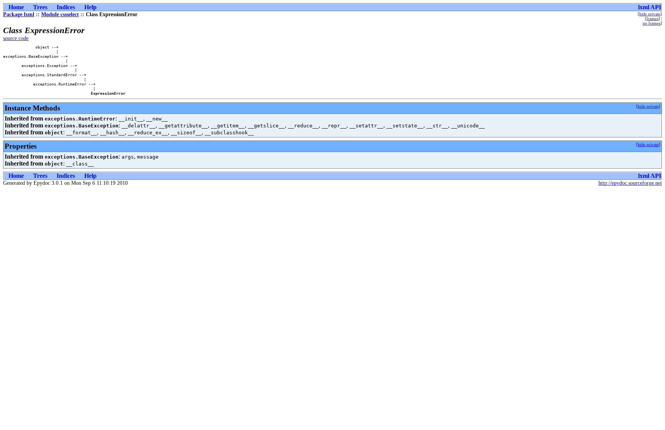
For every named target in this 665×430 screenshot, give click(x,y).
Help (90, 7)
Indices (66, 7)
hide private (649, 14)
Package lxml (18, 14)
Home (16, 7)
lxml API (649, 7)
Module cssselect (60, 14)
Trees (40, 7)
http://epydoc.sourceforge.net (630, 183)
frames (652, 18)
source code (15, 38)
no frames (651, 23)
